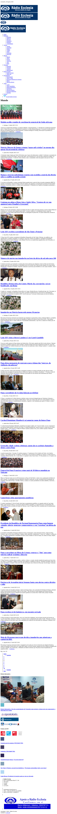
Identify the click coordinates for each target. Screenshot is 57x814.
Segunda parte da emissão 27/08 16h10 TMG (12, 743)
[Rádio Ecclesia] (19, 12)
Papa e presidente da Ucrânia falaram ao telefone (19, 393)
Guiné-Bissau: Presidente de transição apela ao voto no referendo (17, 776)
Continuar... (18, 131)
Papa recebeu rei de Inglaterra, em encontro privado (21, 612)
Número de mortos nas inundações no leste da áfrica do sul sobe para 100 (28, 258)
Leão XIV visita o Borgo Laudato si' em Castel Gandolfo (22, 338)
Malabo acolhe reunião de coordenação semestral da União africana (26, 122)
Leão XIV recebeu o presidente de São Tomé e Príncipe (22, 232)
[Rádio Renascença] (10, 720)
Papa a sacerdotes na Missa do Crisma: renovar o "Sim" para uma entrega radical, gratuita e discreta (26, 553)
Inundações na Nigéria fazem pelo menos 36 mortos (20, 312)
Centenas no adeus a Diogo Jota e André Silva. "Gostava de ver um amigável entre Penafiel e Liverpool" (26, 203)
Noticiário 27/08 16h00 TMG (8, 751)
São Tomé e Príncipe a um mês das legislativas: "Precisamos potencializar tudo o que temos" (24, 768)
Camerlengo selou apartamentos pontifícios (17, 498)
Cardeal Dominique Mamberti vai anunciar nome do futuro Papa (25, 420)
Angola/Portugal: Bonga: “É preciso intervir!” (12, 759)
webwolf (8, 812)
